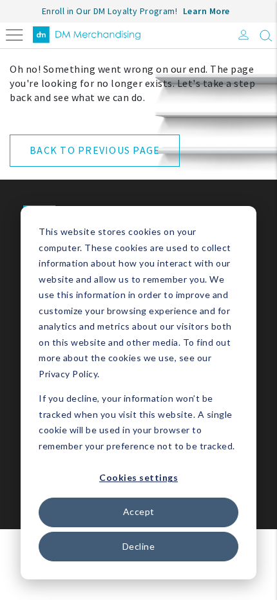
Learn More (206, 11)
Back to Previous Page (95, 150)
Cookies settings (138, 477)
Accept (139, 511)
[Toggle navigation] (14, 34)
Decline (138, 546)
